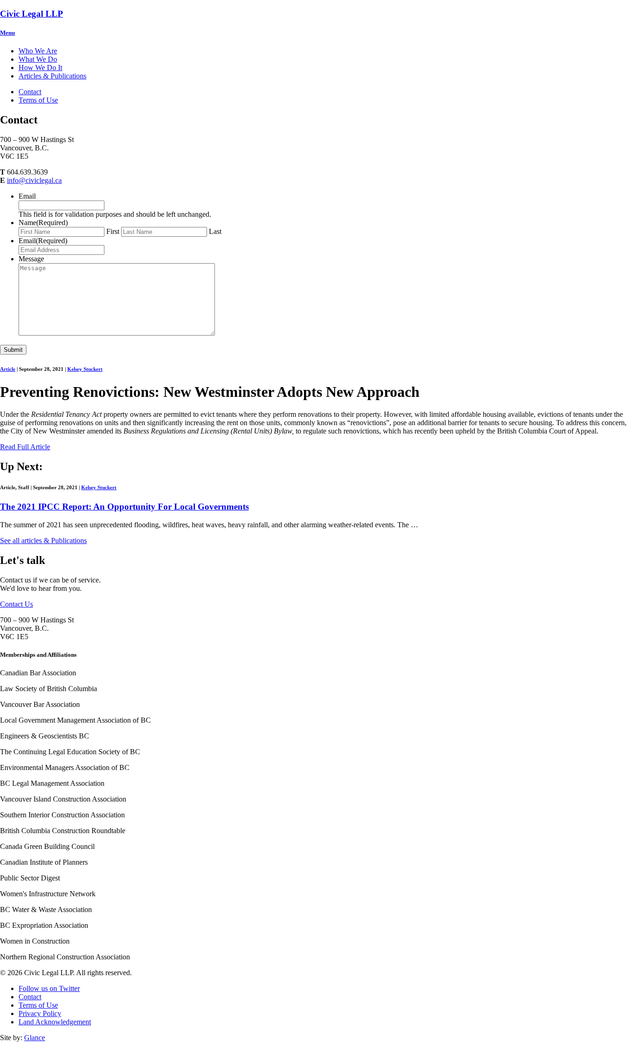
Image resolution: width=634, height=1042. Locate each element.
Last (215, 231)
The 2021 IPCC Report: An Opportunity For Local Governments (124, 506)
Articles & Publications (52, 76)
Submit (13, 349)
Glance (34, 1038)
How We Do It (40, 67)
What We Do (38, 59)
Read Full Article (25, 447)
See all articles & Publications (43, 540)
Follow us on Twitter (49, 988)
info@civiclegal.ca (34, 180)
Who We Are (38, 51)
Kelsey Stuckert (85, 369)
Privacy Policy (40, 1013)
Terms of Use (38, 100)
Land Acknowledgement (55, 1022)
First (112, 231)
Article (7, 369)
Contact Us (16, 604)
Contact (30, 92)
